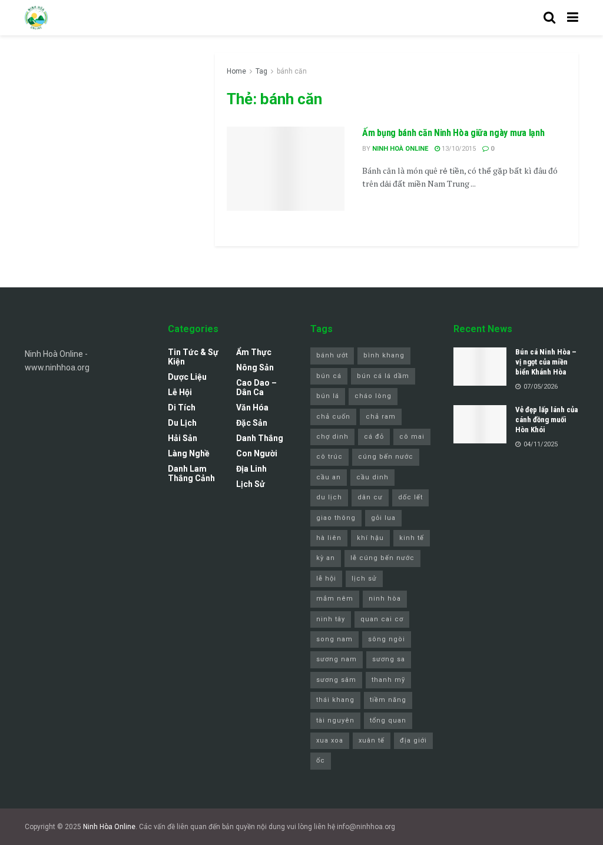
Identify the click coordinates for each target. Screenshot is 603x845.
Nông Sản (255, 367)
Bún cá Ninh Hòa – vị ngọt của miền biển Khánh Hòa (546, 361)
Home (236, 71)
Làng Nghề (189, 453)
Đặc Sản (251, 423)
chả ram (381, 416)
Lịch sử (250, 484)
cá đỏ (374, 436)
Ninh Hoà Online (400, 149)
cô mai (412, 436)
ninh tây (330, 619)
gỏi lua (383, 518)
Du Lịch (182, 423)
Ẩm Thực (253, 352)
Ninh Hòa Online (109, 827)
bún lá (327, 396)
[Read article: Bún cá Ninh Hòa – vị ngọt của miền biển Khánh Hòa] (479, 366)
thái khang (335, 700)
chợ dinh (332, 436)
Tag (261, 71)
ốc (320, 760)
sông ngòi (386, 639)
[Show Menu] (572, 17)
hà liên (329, 538)
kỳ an (325, 558)
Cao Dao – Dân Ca (256, 387)
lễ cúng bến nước (382, 558)
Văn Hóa (252, 407)
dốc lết (410, 497)
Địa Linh (251, 468)
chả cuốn (333, 416)
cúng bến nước (385, 456)
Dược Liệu (187, 377)
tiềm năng (388, 700)
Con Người (256, 453)
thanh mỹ (388, 680)
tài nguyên (335, 720)
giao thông (336, 518)
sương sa (388, 659)
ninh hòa (385, 598)
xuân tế (372, 740)
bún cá (329, 376)
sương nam (336, 659)
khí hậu (370, 538)
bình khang (384, 355)
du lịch (329, 497)
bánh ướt (332, 355)
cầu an (328, 477)
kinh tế (411, 538)
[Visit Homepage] (36, 17)
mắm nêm (334, 598)
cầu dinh (372, 477)
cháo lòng (373, 396)
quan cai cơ (381, 619)
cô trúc (329, 456)
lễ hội (326, 578)
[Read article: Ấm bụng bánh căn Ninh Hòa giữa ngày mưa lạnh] (285, 169)
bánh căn (292, 71)
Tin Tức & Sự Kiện (193, 356)
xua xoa (329, 740)
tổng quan (388, 720)
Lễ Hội (180, 392)
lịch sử (364, 578)
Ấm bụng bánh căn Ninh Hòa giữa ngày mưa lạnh (453, 132)
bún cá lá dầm (383, 376)
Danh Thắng (259, 438)
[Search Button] (549, 17)
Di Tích (182, 407)
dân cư (370, 497)
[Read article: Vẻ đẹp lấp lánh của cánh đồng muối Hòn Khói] (479, 424)
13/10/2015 (458, 149)
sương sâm (336, 680)
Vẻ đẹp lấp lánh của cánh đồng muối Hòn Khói (546, 419)
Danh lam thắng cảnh (191, 473)
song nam (334, 639)
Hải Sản (182, 438)
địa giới (413, 740)
